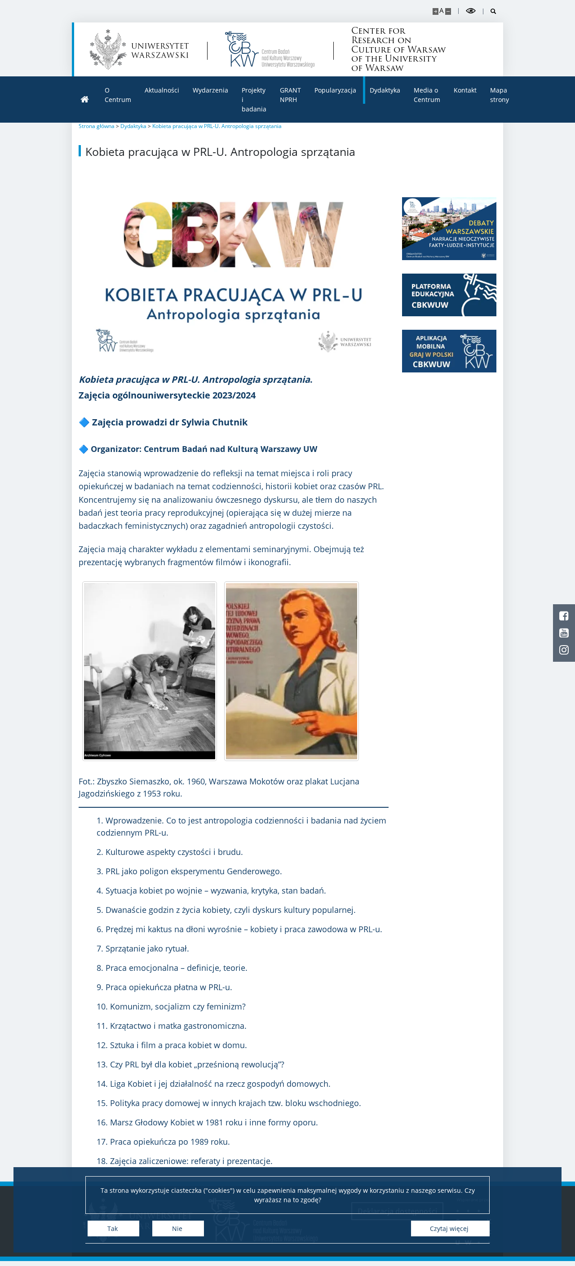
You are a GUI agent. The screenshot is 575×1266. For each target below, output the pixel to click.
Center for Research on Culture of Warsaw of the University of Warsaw (398, 49)
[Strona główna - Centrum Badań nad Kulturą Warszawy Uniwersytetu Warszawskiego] (270, 49)
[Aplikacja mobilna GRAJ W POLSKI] (449, 351)
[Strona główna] (85, 99)
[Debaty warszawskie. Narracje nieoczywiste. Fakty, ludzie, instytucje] (449, 228)
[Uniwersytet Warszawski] (139, 49)
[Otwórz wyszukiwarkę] (490, 11)
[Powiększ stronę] (435, 11)
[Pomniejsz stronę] (448, 11)
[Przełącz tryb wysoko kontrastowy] (470, 11)
